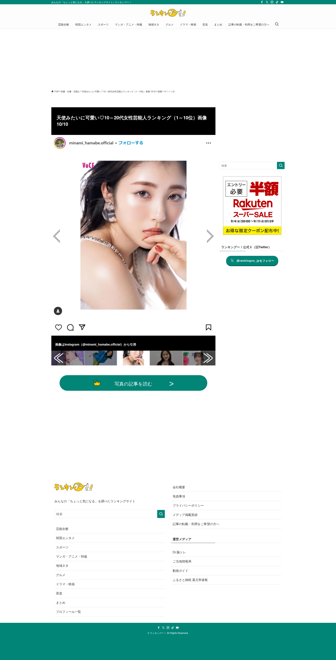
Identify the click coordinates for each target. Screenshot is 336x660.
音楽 (59, 593)
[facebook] (261, 2)
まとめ (60, 602)
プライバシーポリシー (188, 505)
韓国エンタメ (65, 538)
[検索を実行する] (281, 165)
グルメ (60, 575)
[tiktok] (277, 2)
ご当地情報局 (182, 561)
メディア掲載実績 (185, 514)
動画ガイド (180, 570)
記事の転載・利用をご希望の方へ (196, 524)
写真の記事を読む (133, 383)
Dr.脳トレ (179, 552)
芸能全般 (62, 528)
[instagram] (272, 2)
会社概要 (179, 487)
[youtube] (282, 2)
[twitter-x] (267, 2)
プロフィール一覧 (68, 611)
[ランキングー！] (168, 13)
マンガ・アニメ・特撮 (71, 556)
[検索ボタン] (276, 24)
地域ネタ (62, 565)
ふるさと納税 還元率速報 (190, 579)
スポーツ (62, 547)
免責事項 (179, 496)
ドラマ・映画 (65, 584)
